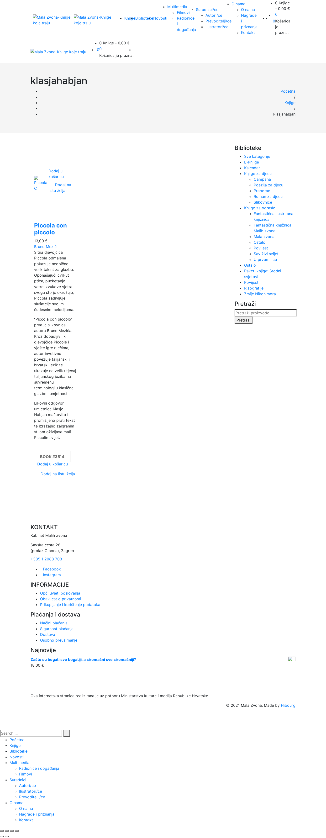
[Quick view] (49, 196)
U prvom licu (265, 259)
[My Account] (271, 18)
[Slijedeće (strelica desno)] (7, 836)
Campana (262, 179)
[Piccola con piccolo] (41, 183)
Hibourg (288, 705)
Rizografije (253, 288)
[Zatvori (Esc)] (2, 831)
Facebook (52, 569)
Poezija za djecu (268, 185)
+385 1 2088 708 (46, 559)
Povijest (261, 248)
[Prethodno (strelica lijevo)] (2, 836)
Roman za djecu (268, 196)
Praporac (262, 190)
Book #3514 (52, 456)
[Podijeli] (7, 831)
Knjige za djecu (258, 173)
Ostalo (259, 242)
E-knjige (251, 162)
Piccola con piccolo (50, 229)
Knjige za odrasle (259, 208)
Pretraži (244, 320)
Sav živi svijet (266, 253)
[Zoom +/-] (17, 831)
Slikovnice (263, 202)
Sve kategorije (257, 156)
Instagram (52, 574)
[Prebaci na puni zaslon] (12, 831)
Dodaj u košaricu (52, 464)
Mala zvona (264, 236)
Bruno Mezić (45, 246)
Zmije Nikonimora (260, 293)
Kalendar (252, 167)
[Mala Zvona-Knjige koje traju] (53, 20)
